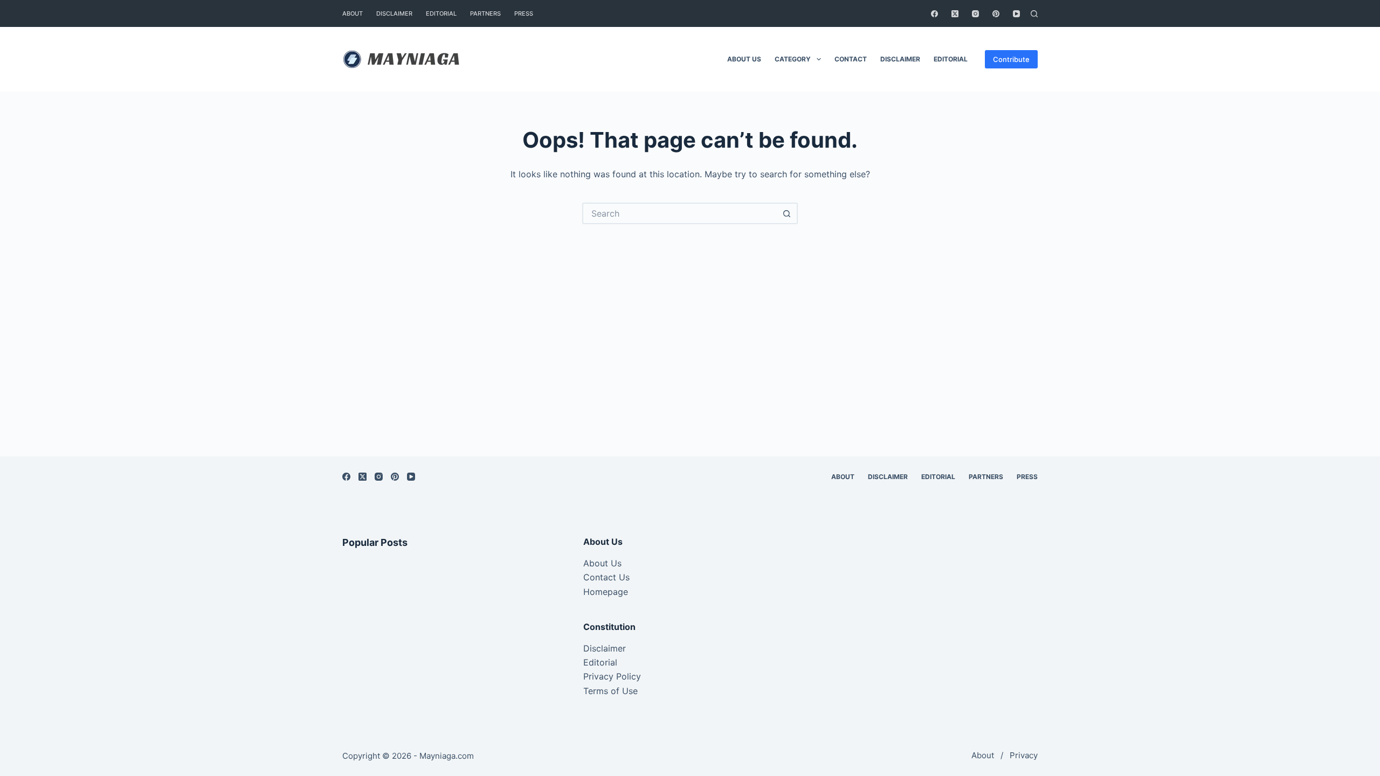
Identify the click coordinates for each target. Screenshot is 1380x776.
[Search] (1034, 13)
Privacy (1024, 755)
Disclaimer (604, 648)
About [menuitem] (352, 13)
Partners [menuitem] (485, 13)
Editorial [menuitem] (441, 13)
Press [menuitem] (523, 13)
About (982, 755)
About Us (602, 563)
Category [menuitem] (793, 59)
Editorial (600, 662)
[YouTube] (1016, 13)
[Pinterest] (995, 13)
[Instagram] (975, 13)
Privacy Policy (612, 676)
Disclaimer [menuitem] (394, 13)
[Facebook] (934, 13)
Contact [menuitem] (850, 59)
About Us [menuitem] (744, 59)
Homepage (605, 591)
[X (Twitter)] (954, 13)
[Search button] (787, 213)
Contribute (1011, 59)
